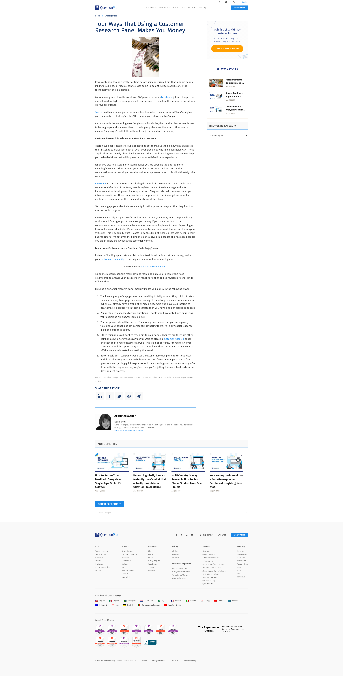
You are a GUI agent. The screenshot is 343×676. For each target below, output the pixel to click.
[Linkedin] (100, 396)
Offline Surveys (207, 561)
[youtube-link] (192, 535)
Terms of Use (174, 661)
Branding (98, 561)
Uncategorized (111, 16)
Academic (175, 558)
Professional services (102, 567)
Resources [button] (178, 7)
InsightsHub (126, 577)
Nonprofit (175, 554)
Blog (149, 551)
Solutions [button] (163, 7)
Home (97, 16)
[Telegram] (139, 396)
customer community (112, 259)
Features (192, 7)
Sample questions (101, 551)
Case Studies (152, 564)
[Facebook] (110, 396)
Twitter (99, 112)
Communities (126, 561)
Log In (244, 2)
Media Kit (240, 574)
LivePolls (125, 574)
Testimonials (241, 561)
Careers (239, 567)
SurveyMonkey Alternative (181, 572)
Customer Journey (208, 581)
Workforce (125, 558)
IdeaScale (100, 183)
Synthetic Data (207, 584)
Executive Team (242, 554)
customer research (174, 338)
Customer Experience (129, 554)
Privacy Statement (158, 661)
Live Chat (222, 535)
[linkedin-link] (186, 535)
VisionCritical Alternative (180, 575)
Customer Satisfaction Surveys (213, 564)
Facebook (166, 97)
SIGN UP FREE (239, 8)
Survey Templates (154, 561)
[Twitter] (119, 396)
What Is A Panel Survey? (153, 266)
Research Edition (128, 571)
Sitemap (144, 661)
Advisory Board (242, 564)
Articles (151, 554)
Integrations (99, 564)
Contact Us (241, 577)
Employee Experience (209, 577)
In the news (241, 558)
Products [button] (150, 7)
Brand (239, 570)
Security (98, 570)
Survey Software (127, 551)
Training (151, 567)
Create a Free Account (227, 48)
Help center (207, 535)
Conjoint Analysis (208, 554)
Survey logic (99, 558)
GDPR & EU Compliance (210, 574)
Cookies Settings (190, 661)
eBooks (151, 558)
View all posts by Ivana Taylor (128, 430)
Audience (125, 564)
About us (240, 551)
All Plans (175, 551)
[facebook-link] (176, 535)
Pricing (202, 7)
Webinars (151, 570)
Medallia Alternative (179, 578)
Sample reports (100, 554)
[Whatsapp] (129, 396)
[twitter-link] (181, 535)
